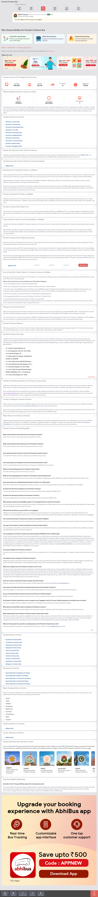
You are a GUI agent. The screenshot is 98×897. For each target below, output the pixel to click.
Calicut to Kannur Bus (12, 650)
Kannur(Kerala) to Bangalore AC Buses (18, 673)
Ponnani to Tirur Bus (12, 130)
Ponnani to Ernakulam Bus (14, 132)
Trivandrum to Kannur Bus (14, 642)
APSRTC (9, 768)
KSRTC (43, 768)
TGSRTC (26, 768)
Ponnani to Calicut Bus (13, 121)
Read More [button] (51, 51)
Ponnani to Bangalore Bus (14, 146)
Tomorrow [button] (23, 4)
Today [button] (17, 4)
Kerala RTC (62, 768)
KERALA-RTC (85, 155)
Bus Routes (11, 47)
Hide (92, 630)
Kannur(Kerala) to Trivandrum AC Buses (18, 678)
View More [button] (91, 377)
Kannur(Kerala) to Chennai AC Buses (17, 681)
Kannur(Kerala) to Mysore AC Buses (17, 675)
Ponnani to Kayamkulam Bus (14, 127)
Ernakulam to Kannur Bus (13, 639)
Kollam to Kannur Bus (12, 656)
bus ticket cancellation (65, 544)
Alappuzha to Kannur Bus (14, 645)
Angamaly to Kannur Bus (13, 661)
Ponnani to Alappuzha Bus (14, 135)
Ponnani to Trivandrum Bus (14, 140)
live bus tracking (30, 406)
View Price (83, 265)
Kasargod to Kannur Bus (13, 647)
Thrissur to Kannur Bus (13, 658)
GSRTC (77, 768)
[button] (19, 8)
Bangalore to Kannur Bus (13, 664)
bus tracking (63, 583)
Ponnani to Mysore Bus (13, 143)
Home (3, 47)
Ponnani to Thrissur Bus (13, 124)
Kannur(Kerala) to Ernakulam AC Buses (18, 684)
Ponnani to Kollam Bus (13, 138)
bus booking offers (9, 393)
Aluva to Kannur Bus (12, 653)
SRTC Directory (82, 748)
